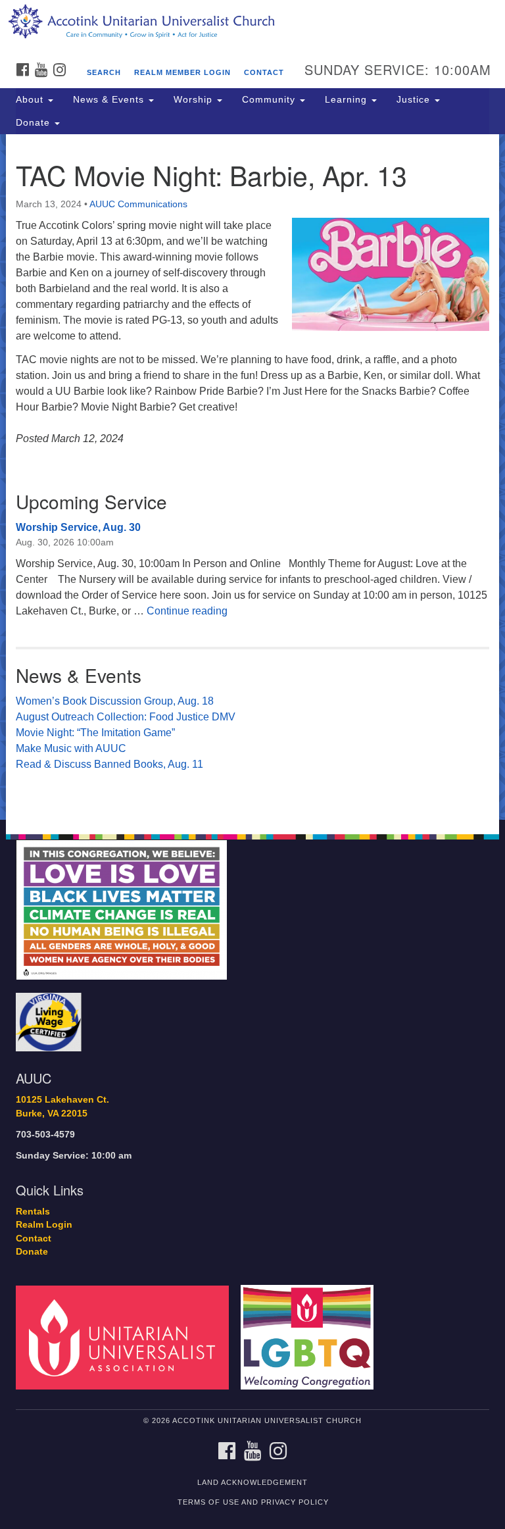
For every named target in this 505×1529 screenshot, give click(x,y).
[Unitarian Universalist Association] (127, 1336)
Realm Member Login (182, 72)
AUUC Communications (138, 204)
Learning (347, 99)
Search (104, 72)
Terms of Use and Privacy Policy (253, 1502)
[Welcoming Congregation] (312, 1336)
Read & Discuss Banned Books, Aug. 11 (109, 764)
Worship (195, 99)
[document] (252, 477)
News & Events (110, 99)
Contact (264, 72)
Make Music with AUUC (71, 748)
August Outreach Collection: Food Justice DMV (125, 716)
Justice (415, 99)
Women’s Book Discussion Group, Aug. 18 (115, 701)
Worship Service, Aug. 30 (78, 527)
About (31, 99)
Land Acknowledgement (252, 1482)
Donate (34, 122)
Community (270, 99)
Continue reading (187, 610)
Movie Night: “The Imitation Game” (95, 732)
